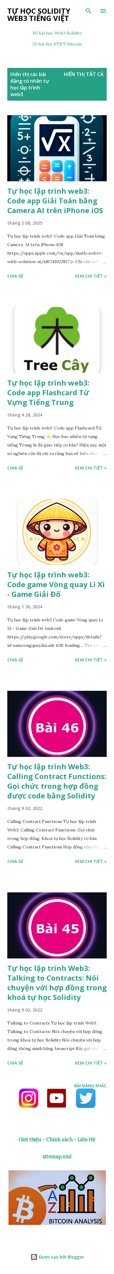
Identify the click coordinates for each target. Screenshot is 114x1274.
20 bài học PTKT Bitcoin (57, 44)
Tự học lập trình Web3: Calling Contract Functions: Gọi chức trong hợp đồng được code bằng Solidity (56, 781)
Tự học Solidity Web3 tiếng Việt (38, 14)
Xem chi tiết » (91, 276)
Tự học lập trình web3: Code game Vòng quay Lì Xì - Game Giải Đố (56, 584)
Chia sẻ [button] (15, 276)
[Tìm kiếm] (88, 11)
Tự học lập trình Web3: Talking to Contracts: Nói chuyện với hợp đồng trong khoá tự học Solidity (57, 982)
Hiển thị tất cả (84, 74)
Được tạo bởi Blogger (61, 1257)
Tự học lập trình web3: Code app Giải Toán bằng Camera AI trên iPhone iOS (55, 200)
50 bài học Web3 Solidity (57, 33)
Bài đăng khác (90, 1085)
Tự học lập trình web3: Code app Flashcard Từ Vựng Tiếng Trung (48, 392)
